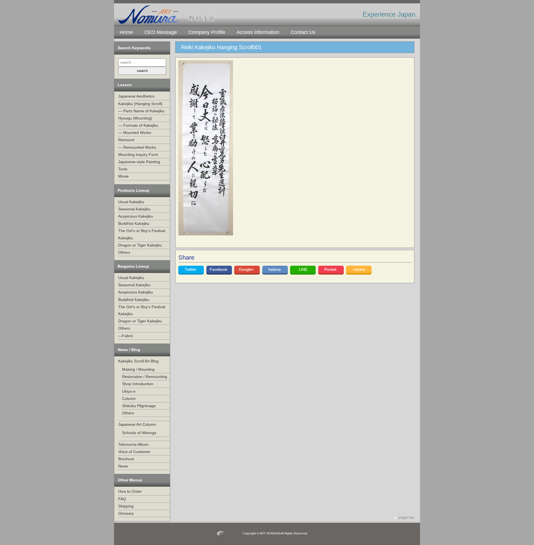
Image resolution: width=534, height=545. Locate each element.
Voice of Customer (134, 451)
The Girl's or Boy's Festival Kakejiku (141, 234)
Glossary (126, 513)
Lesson (125, 85)
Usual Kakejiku (131, 202)
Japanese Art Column (137, 424)
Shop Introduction (137, 384)
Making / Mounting (138, 369)
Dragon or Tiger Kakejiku (140, 245)
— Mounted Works (134, 132)
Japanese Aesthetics (136, 96)
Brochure (126, 459)
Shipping (126, 506)
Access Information (258, 32)
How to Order (130, 491)
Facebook (219, 269)
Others (124, 252)
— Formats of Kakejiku (138, 125)
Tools (122, 169)
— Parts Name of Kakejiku (141, 111)
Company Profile (206, 32)
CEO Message (160, 32)
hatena (275, 269)
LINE (303, 269)
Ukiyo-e (128, 391)
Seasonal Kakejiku (134, 209)
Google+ (247, 269)
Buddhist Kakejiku (133, 223)
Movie (123, 176)
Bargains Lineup (133, 266)
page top (406, 517)
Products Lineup (133, 190)
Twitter (191, 269)
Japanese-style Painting (139, 162)
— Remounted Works (137, 147)
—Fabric (125, 336)
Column (129, 398)
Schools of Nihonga (139, 432)
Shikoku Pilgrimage (139, 406)
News (123, 466)
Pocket (330, 269)
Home (126, 32)
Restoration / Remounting (144, 376)
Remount (126, 140)
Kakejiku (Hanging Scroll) (140, 103)
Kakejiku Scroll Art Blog (138, 361)
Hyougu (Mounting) (135, 118)
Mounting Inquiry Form (138, 154)
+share (359, 269)
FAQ (122, 499)
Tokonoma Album (133, 444)
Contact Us (303, 32)
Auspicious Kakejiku (135, 216)
